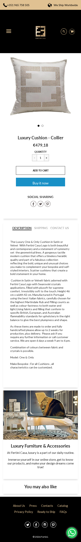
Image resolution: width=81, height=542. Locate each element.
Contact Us (59, 228)
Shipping (41, 228)
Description (22, 228)
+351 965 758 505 (18, 5)
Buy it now (40, 183)
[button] (40, 170)
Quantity (40, 151)
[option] (40, 86)
